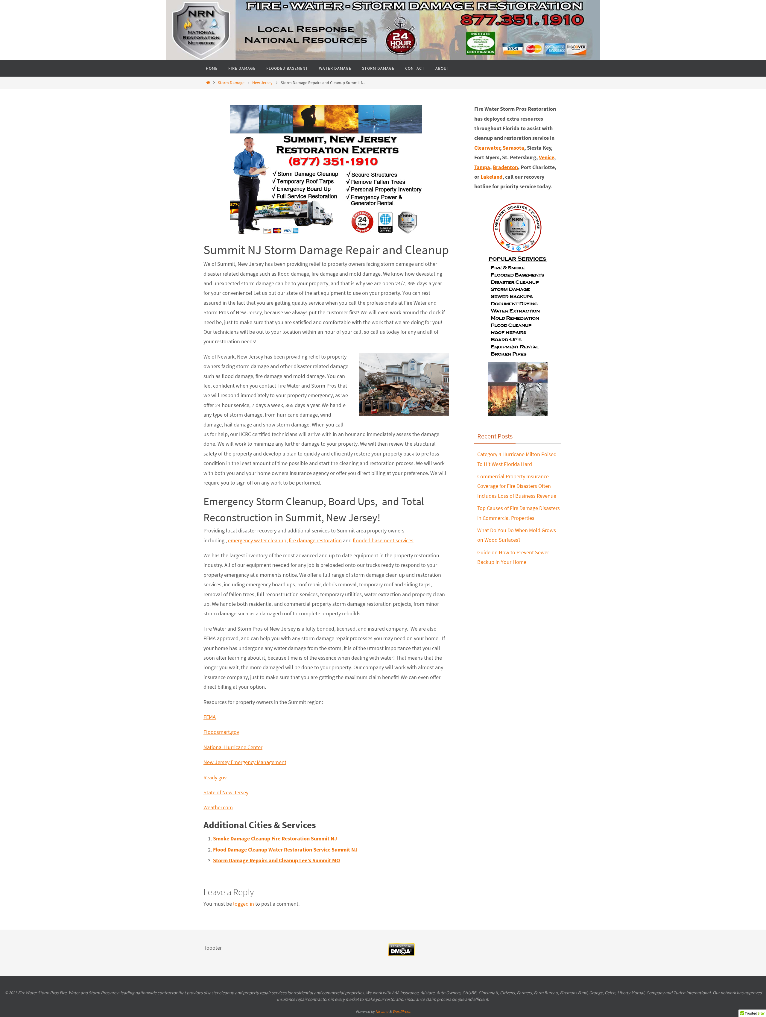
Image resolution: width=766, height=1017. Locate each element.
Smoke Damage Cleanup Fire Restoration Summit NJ (275, 838)
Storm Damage (231, 82)
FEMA (209, 717)
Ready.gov (215, 777)
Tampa (482, 167)
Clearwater (487, 147)
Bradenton (505, 167)
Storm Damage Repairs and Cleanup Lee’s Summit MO (276, 860)
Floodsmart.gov (221, 731)
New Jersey (262, 82)
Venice (546, 157)
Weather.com (218, 807)
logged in (243, 903)
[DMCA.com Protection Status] (401, 954)
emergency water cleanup (257, 540)
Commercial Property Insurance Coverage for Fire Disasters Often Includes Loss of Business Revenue (516, 486)
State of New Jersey (225, 792)
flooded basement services (383, 540)
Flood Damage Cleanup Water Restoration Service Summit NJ (285, 849)
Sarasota (513, 147)
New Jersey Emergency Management (244, 762)
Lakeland (491, 176)
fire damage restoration (315, 540)
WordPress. (402, 1011)
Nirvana (382, 1011)
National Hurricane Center (232, 747)
